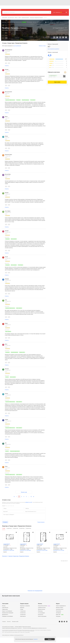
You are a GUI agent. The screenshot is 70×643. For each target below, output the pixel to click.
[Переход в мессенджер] (67, 621)
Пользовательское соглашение (8, 626)
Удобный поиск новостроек (9, 12)
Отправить (5, 522)
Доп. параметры (57, 12)
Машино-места (40, 22)
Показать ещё (24, 492)
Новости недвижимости (61, 605)
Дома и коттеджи (28, 7)
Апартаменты (23, 616)
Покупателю (58, 611)
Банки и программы (42, 616)
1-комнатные (22, 611)
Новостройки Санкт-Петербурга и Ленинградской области (12, 635)
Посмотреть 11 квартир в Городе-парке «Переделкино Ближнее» (15, 556)
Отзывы (52, 22)
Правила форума (40, 522)
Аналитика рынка (59, 609)
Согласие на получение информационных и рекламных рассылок (35, 628)
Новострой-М (4, 17)
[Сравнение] (54, 37)
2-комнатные (22, 612)
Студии (21, 609)
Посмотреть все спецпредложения (35, 590)
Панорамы (58, 616)
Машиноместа (5, 614)
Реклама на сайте (15, 621)
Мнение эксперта (59, 607)
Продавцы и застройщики (7, 616)
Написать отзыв (42, 45)
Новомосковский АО (25, 17)
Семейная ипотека (42, 607)
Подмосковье (5, 609)
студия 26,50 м (23, 544)
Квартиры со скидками (25, 605)
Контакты (9, 621)
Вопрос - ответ (59, 22)
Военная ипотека (41, 609)
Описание (4, 22)
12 (31, 496)
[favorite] (59, 7)
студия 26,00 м (6, 544)
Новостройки (17, 7)
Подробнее (36, 639)
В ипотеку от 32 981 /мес (42, 550)
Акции (48, 22)
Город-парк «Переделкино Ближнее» (36, 17)
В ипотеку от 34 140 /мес (25, 550)
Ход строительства (20, 22)
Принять (49, 639)
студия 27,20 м (40, 544)
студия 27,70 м (56, 544)
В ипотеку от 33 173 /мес (58, 550)
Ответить (7, 65)
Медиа (38, 7)
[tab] (3, 529)
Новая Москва (5, 607)
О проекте (4, 621)
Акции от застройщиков (7, 611)
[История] (57, 7)
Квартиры (22, 7)
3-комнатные (22, 614)
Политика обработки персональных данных (23, 626)
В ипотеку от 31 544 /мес (8, 550)
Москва (16, 17)
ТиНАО (19, 17)
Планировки (29, 22)
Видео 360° (59, 614)
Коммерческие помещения (7, 612)
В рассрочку (40, 614)
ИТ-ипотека (40, 611)
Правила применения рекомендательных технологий (12, 628)
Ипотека (34, 7)
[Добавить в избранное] (57, 37)
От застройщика (41, 612)
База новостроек (11, 17)
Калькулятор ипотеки (44, 605)
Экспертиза (58, 612)
